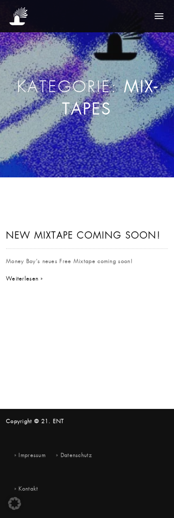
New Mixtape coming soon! (83, 236)
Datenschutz (76, 456)
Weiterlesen (22, 279)
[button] (14, 503)
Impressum (32, 456)
